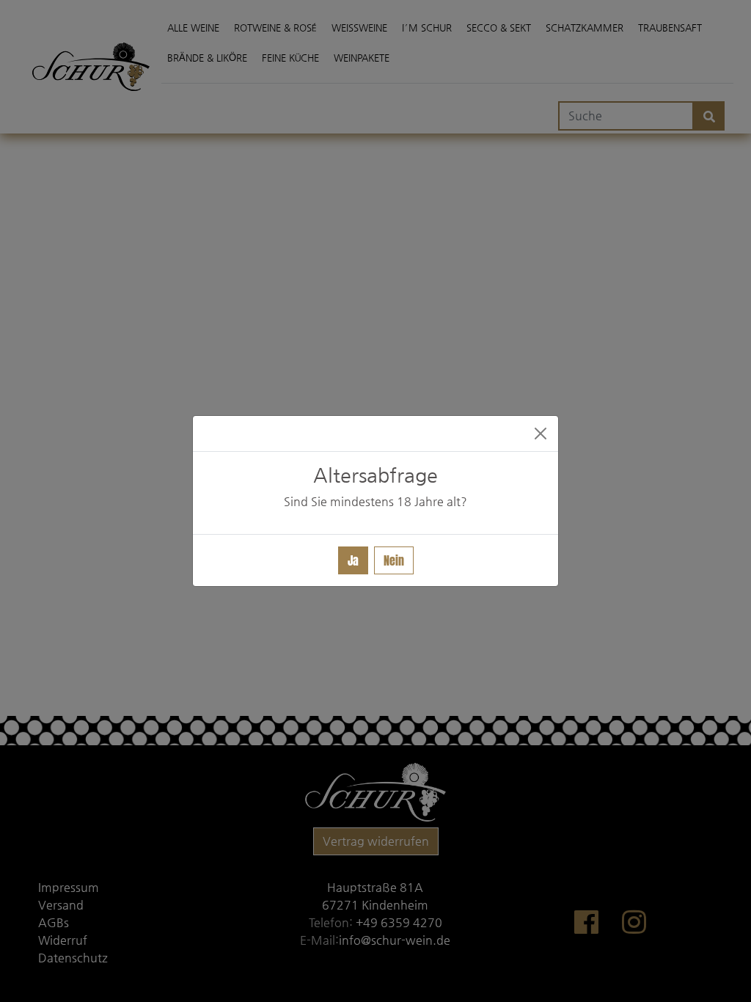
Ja (353, 560)
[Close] (540, 433)
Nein (394, 560)
